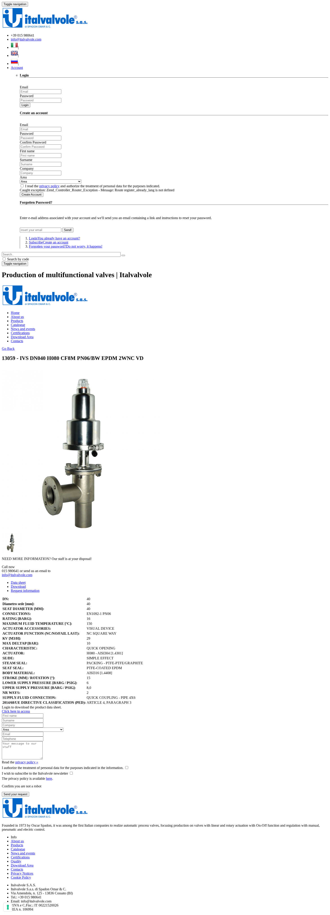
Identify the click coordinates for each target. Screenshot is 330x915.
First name (27, 151)
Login (25, 105)
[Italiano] (14, 47)
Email (24, 87)
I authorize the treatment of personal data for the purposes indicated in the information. (62, 768)
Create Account (32, 194)
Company (27, 168)
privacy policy (49, 186)
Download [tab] (18, 586)
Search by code (17, 259)
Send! (68, 230)
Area (23, 177)
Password (26, 96)
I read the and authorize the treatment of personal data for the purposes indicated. (92, 186)
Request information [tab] (25, 591)
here (49, 778)
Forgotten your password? (65, 246)
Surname (26, 160)
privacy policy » (26, 762)
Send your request (15, 794)
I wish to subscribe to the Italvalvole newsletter (35, 773)
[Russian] (14, 63)
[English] (14, 55)
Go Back (8, 349)
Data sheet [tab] (18, 582)
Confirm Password (33, 142)
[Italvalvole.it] (45, 305)
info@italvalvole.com (26, 39)
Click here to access (16, 711)
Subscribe (48, 242)
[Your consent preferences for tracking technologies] (8, 907)
